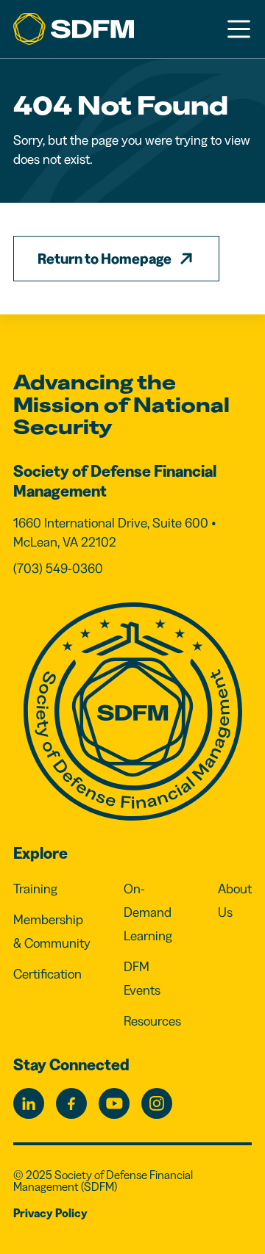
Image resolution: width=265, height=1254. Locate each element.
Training (35, 889)
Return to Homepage (105, 258)
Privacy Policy (50, 1213)
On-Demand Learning (148, 912)
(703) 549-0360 (58, 569)
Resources (152, 1021)
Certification (47, 974)
